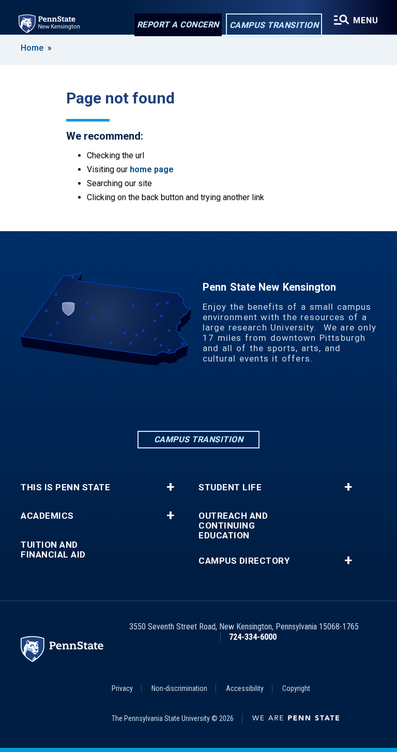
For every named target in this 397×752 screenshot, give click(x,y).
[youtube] (252, 400)
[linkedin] (145, 400)
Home (32, 48)
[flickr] (225, 400)
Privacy (122, 688)
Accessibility (245, 688)
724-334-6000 (253, 637)
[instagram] (198, 400)
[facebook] (171, 400)
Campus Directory (243, 561)
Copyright (296, 688)
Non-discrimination (179, 688)
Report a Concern (178, 24)
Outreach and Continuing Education (233, 525)
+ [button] (170, 487)
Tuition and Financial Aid (53, 550)
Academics (47, 516)
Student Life (230, 487)
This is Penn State (65, 487)
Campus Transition (274, 25)
